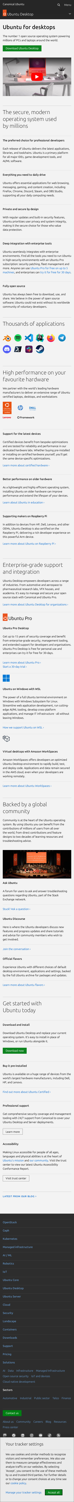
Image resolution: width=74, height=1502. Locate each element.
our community (39, 1160)
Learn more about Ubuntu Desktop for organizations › (35, 604)
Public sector (42, 1398)
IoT (5, 1271)
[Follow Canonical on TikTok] (50, 1436)
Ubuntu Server (12, 1296)
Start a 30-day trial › (15, 666)
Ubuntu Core (11, 1279)
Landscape (9, 1321)
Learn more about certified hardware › (26, 465)
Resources (60, 1421)
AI (4, 1370)
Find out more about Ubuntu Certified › (27, 1091)
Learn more (13, 1131)
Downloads (10, 1337)
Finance (66, 1398)
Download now (15, 1050)
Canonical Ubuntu (13, 4)
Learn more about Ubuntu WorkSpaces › (27, 785)
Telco (55, 1398)
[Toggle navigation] (70, 14)
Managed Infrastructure (50, 1370)
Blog (48, 1421)
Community (23, 1421)
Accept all (54, 1492)
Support (8, 1345)
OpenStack (10, 1222)
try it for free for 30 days (55, 272)
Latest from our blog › (19, 1196)
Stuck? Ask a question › (16, 908)
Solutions (9, 1362)
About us (8, 1421)
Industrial (25, 1398)
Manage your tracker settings (23, 1492)
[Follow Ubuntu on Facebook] (14, 1436)
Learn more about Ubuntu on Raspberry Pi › (29, 543)
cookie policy (18, 1483)
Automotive (10, 1398)
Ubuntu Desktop (13, 1288)
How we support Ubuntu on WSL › (23, 727)
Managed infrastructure (18, 1246)
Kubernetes (10, 1238)
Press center (10, 1427)
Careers (38, 1421)
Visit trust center (16, 1178)
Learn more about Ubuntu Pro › (22, 662)
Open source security (16, 1376)
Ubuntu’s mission (13, 1160)
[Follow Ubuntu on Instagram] (32, 1436)
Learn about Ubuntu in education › (23, 502)
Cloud (6, 1304)
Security (8, 1312)
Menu (67, 4)
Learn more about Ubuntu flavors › (24, 984)
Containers (10, 1329)
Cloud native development (19, 1381)
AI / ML (7, 1255)
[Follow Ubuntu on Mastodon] (5, 1436)
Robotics (8, 1263)
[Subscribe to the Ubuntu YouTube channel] (41, 1436)
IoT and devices (40, 1376)
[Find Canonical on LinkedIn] (23, 1436)
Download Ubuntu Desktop (22, 48)
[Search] (58, 5)
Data (11, 1370)
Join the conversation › (17, 948)
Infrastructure (24, 1370)
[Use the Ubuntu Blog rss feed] (59, 1436)
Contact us (12, 1413)
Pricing (7, 1354)
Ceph (6, 1230)
